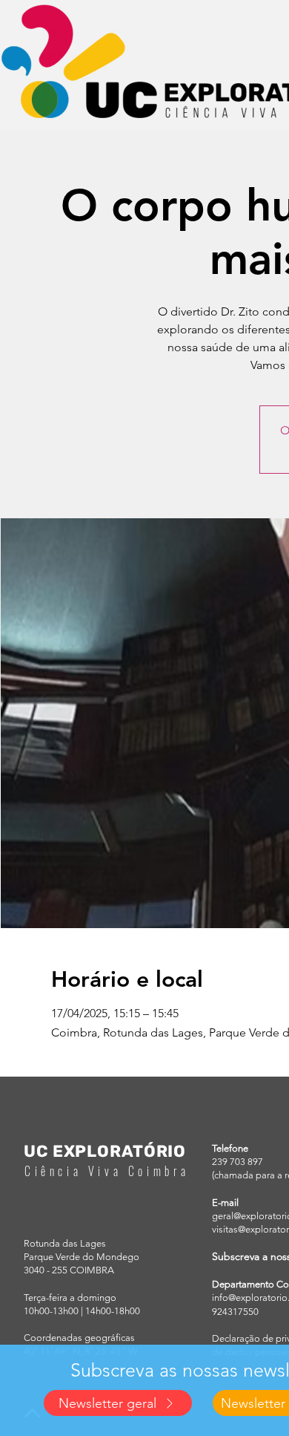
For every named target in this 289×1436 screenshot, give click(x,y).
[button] (118, 1403)
